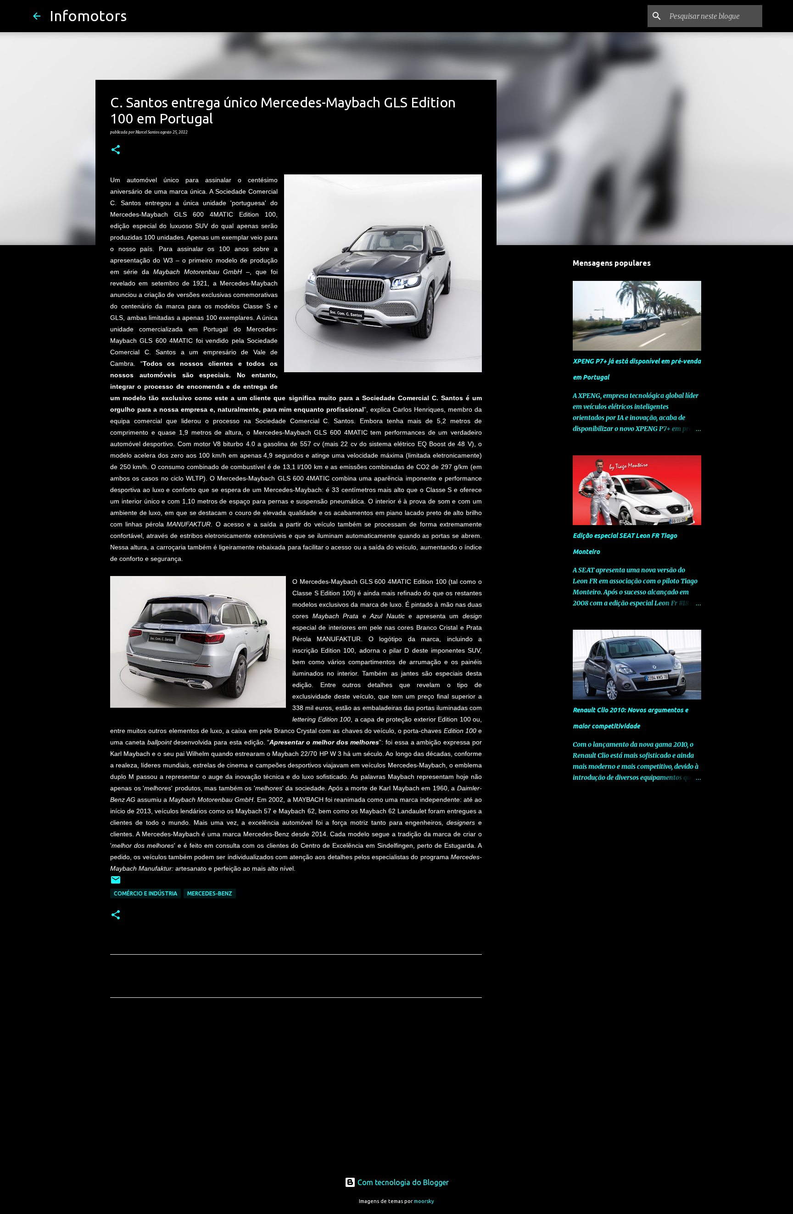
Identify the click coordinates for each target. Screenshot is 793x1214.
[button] (115, 150)
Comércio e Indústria (145, 893)
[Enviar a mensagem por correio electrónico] (115, 883)
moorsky (424, 1201)
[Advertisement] (296, 1090)
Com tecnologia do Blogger (402, 1182)
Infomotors (88, 15)
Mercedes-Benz (209, 893)
